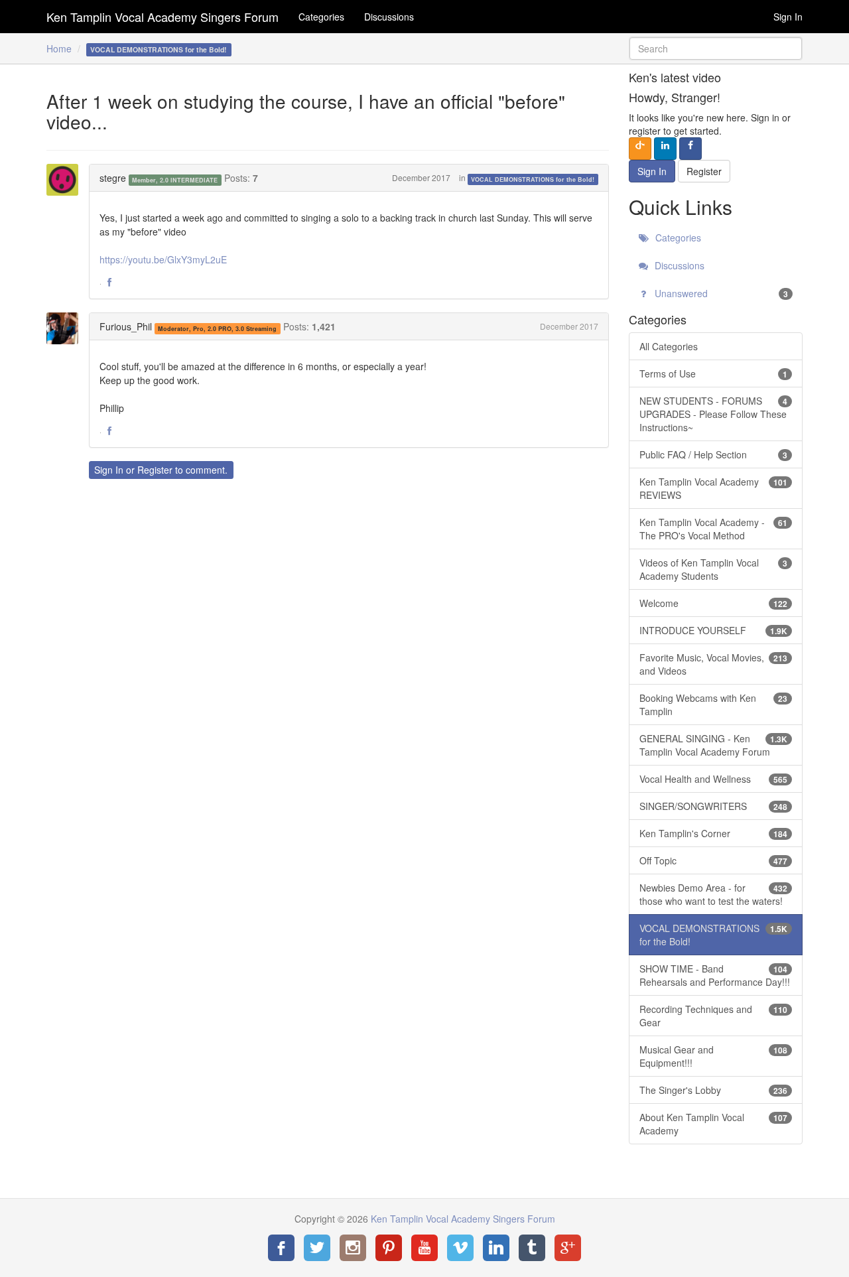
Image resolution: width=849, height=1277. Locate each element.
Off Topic (713, 860)
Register (154, 469)
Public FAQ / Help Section (713, 454)
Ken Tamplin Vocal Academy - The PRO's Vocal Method (713, 528)
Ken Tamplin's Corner (713, 833)
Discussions (389, 16)
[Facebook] (281, 1248)
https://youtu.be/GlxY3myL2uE (163, 259)
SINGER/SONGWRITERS (713, 806)
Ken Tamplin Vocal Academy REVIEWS (713, 488)
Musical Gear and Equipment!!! (713, 1056)
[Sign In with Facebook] (690, 148)
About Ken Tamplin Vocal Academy (713, 1123)
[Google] (568, 1248)
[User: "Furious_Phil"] (66, 328)
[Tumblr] (532, 1248)
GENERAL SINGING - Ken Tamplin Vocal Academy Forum (713, 745)
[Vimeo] (460, 1248)
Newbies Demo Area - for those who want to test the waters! (713, 894)
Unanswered (720, 293)
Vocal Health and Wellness (713, 778)
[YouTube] (424, 1248)
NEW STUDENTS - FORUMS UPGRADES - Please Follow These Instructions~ (713, 414)
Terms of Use (713, 373)
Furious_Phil (125, 326)
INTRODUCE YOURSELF (713, 630)
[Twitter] (317, 1248)
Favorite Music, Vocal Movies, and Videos (713, 664)
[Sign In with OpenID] (640, 148)
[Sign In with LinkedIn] (665, 148)
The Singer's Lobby (713, 1090)
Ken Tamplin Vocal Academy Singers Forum (162, 16)
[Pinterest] (388, 1248)
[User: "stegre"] (66, 180)
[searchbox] (716, 48)
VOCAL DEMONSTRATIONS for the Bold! (532, 178)
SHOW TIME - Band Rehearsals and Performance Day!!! (714, 975)
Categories (321, 16)
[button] (109, 283)
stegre (112, 177)
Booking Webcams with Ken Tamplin (713, 704)
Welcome (713, 603)
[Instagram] (353, 1248)
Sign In (788, 16)
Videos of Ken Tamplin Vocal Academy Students (713, 569)
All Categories (668, 346)
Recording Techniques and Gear (713, 1015)
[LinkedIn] (496, 1248)
